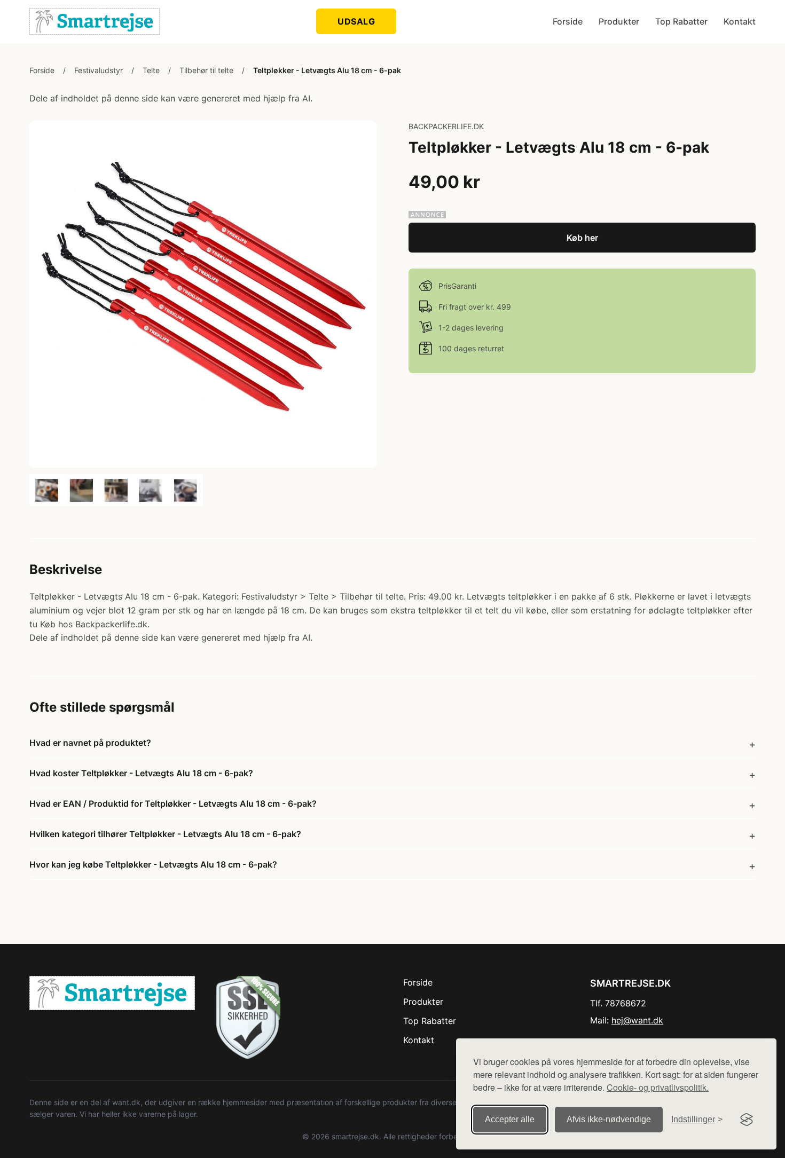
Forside (568, 21)
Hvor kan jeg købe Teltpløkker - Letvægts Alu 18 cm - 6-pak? (153, 864)
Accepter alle (510, 1119)
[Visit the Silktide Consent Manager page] (746, 1119)
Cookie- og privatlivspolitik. (658, 1087)
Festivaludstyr (98, 70)
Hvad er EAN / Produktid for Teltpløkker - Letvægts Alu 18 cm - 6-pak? (173, 803)
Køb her (582, 237)
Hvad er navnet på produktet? (90, 742)
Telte (151, 70)
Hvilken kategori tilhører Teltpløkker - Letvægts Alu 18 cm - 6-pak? (165, 834)
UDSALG (356, 21)
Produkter (619, 21)
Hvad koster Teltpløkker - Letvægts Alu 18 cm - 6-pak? (141, 773)
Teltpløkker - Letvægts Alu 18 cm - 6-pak (327, 70)
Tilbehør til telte (206, 70)
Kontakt (740, 21)
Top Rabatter (681, 21)
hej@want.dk (637, 1020)
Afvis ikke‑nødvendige (609, 1119)
